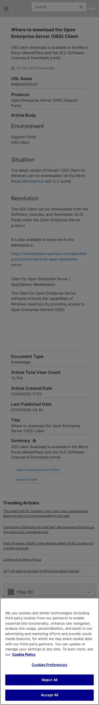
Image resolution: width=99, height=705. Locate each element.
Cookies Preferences (49, 665)
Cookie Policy (24, 654)
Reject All (49, 680)
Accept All (49, 695)
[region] (49, 651)
